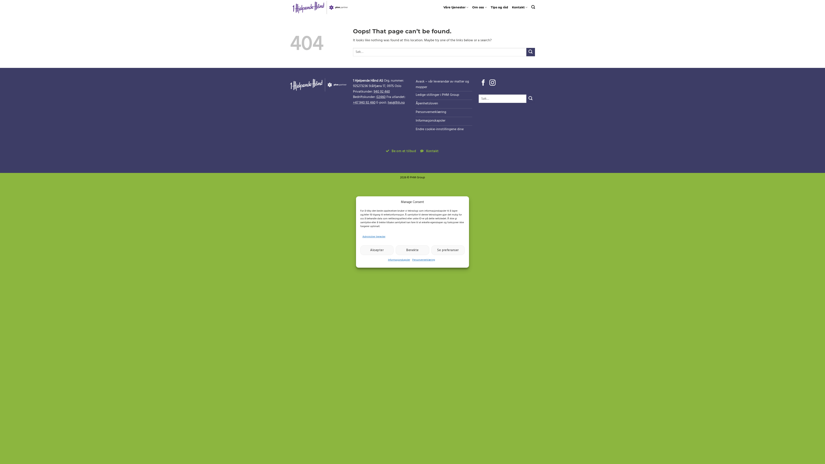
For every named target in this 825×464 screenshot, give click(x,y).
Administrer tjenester (373, 237)
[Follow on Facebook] (483, 83)
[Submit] (530, 52)
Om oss (478, 7)
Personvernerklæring (423, 260)
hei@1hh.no (396, 102)
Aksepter (377, 250)
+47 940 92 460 (364, 102)
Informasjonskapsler (399, 260)
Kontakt (518, 7)
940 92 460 (382, 92)
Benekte (412, 250)
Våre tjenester (454, 7)
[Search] (533, 7)
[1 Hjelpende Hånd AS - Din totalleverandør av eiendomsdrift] (322, 7)
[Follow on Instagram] (492, 83)
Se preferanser (448, 250)
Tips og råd (499, 7)
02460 (381, 97)
